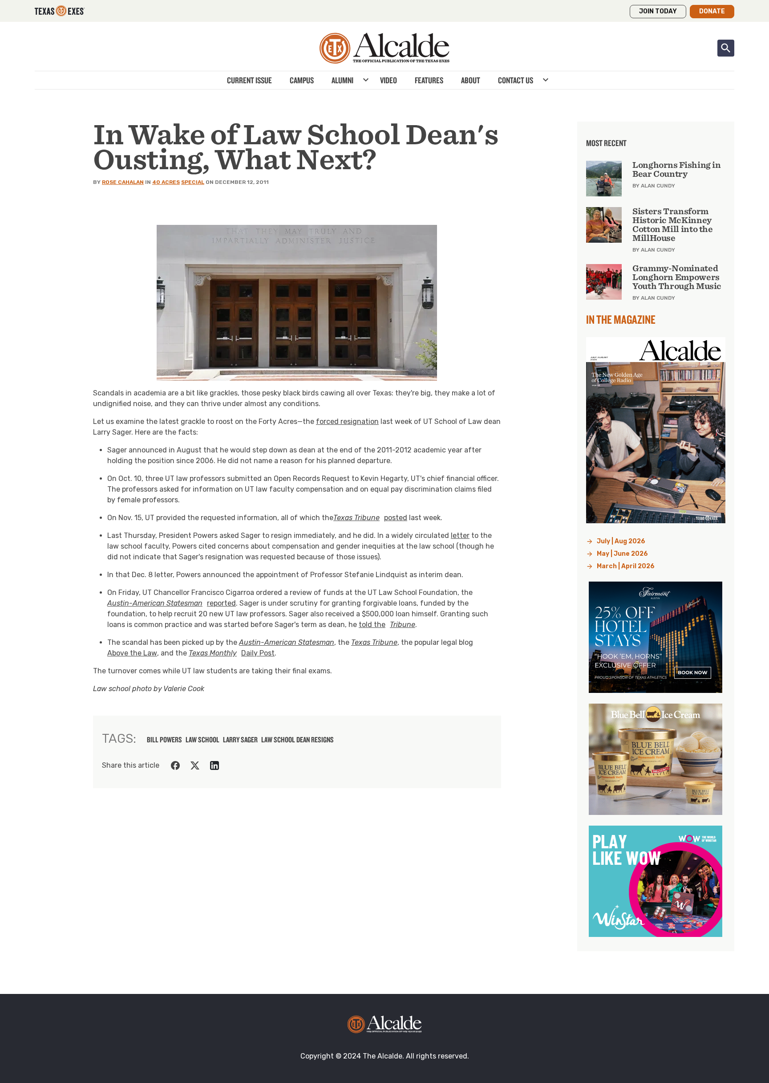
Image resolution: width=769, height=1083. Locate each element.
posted (370, 517)
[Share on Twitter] (195, 765)
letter (460, 535)
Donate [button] (712, 11)
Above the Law (132, 653)
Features (429, 80)
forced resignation (347, 421)
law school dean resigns (297, 739)
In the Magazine (621, 319)
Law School (202, 739)
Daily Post (232, 653)
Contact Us (515, 80)
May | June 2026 (622, 554)
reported (171, 603)
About (470, 80)
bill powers (164, 739)
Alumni (342, 80)
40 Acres (166, 182)
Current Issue (249, 80)
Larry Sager (240, 739)
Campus (302, 80)
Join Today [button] (658, 11)
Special (192, 182)
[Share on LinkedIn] (214, 765)
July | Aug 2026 (621, 541)
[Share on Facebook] (175, 765)
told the (387, 624)
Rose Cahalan (123, 182)
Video (388, 80)
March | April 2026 (626, 566)
